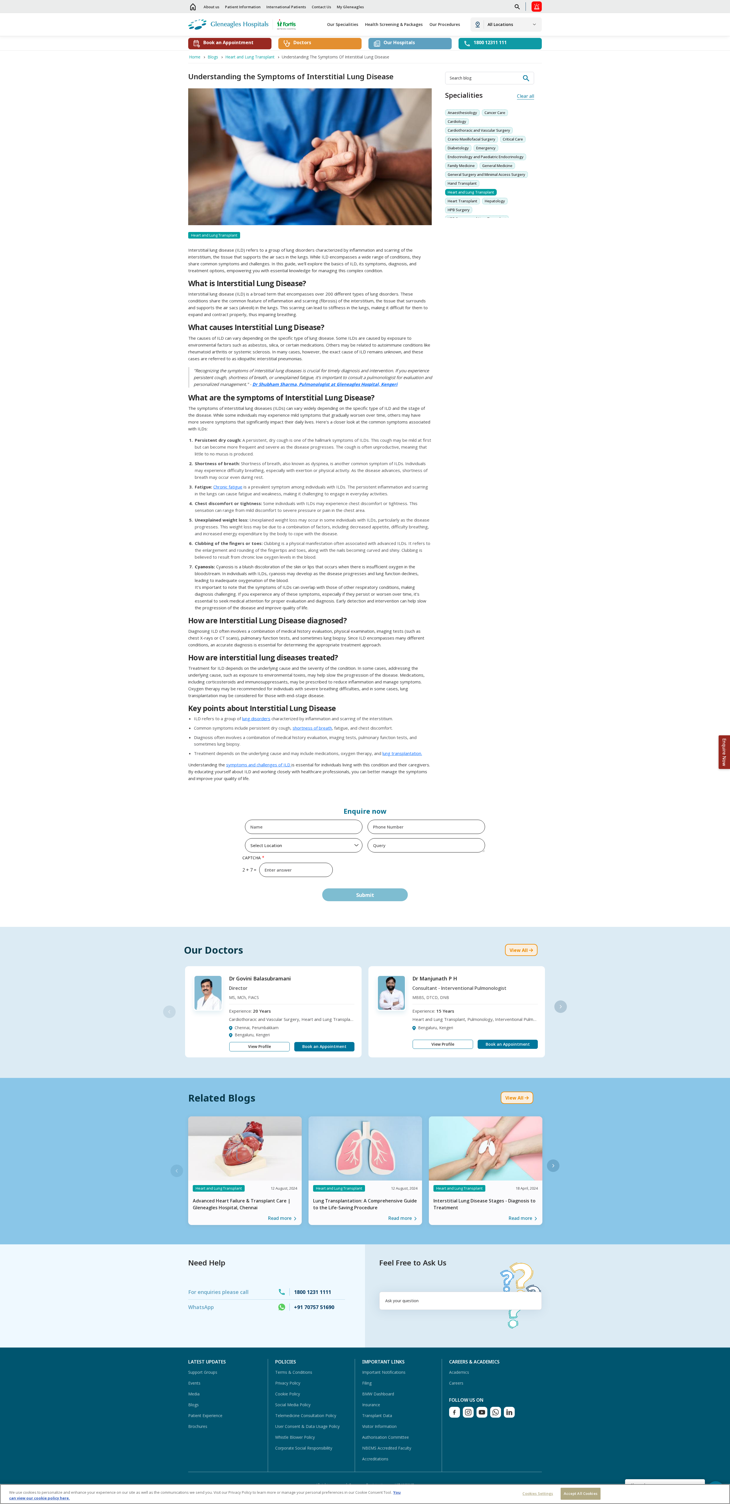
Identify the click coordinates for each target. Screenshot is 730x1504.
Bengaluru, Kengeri (252, 1034)
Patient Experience (205, 1415)
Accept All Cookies (580, 1493)
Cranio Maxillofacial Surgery (471, 139)
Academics (459, 1372)
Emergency (486, 147)
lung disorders (256, 718)
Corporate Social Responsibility (303, 1448)
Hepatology (495, 200)
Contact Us (321, 6)
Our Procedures (444, 24)
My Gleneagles (350, 6)
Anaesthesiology (462, 112)
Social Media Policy (293, 1404)
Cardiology (457, 121)
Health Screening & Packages (394, 24)
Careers (456, 1383)
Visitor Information (379, 1426)
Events (194, 1383)
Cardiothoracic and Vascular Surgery (479, 130)
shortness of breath (312, 728)
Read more (279, 1218)
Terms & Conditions (293, 1372)
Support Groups (202, 1372)
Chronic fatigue (227, 487)
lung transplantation (401, 753)
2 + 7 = (249, 870)
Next (560, 1006)
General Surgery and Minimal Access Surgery (486, 174)
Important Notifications (383, 1372)
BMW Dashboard (378, 1394)
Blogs (193, 1404)
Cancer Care (494, 112)
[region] (365, 1494)
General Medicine (497, 165)
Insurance (371, 1404)
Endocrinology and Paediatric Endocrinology (486, 156)
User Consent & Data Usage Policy (307, 1426)
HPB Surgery (459, 209)
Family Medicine (461, 165)
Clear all (525, 96)
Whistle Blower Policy (295, 1437)
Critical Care (513, 139)
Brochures (197, 1426)
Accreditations (375, 1459)
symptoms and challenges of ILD (258, 765)
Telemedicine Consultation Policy (305, 1415)
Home (193, 6)
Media (194, 1394)
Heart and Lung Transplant (471, 192)
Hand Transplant (462, 183)
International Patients (286, 6)
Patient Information (243, 6)
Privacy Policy (287, 1383)
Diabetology (458, 147)
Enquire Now (724, 752)
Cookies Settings (537, 1493)
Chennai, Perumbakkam (257, 1027)
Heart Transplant (462, 200)
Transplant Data (377, 1415)
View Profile (259, 1046)
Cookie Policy (287, 1394)
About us (211, 6)
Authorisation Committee (385, 1437)
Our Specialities (342, 24)
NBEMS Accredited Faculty (386, 1448)
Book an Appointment (324, 1046)
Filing (367, 1383)
